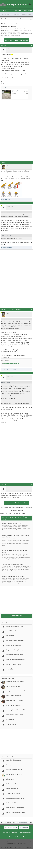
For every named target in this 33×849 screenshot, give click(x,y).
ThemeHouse (21, 843)
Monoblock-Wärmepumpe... (15, 655)
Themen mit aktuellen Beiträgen (22, 14)
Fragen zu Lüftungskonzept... (15, 650)
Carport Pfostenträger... (13, 664)
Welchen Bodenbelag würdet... (15, 681)
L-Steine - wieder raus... (13, 784)
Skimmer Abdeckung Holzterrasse (12, 564)
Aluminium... (10, 779)
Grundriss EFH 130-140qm (14, 700)
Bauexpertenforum (10, 827)
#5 (31, 373)
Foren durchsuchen (7, 14)
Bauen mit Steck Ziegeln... (14, 696)
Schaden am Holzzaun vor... (15, 798)
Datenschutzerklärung (15, 837)
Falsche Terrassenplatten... (14, 769)
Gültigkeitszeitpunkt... (13, 686)
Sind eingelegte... (11, 724)
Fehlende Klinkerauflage (13, 645)
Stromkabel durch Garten (14, 760)
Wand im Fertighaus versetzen (15, 659)
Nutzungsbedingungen (25, 832)
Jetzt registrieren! (16, 616)
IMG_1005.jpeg (15, 90)
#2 (31, 162)
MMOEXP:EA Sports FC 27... (14, 626)
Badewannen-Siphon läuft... (15, 715)
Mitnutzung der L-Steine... (14, 774)
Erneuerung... (10, 635)
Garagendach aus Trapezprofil (15, 640)
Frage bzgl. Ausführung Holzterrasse (13, 576)
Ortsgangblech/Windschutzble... (16, 710)
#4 (31, 309)
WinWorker (9, 669)
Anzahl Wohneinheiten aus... (15, 631)
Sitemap (8, 832)
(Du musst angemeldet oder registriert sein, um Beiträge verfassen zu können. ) (16, 509)
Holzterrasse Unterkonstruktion (12, 523)
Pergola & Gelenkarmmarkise (15, 812)
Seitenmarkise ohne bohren (15, 808)
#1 (31, 45)
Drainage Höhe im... (12, 788)
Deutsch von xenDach (25, 842)
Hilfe (3, 832)
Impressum (14, 832)
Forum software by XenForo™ (10, 842)
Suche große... (10, 765)
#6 (31, 484)
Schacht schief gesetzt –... (14, 793)
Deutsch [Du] (23, 827)
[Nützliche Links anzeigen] (31, 19)
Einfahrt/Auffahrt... (12, 803)
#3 (31, 203)
